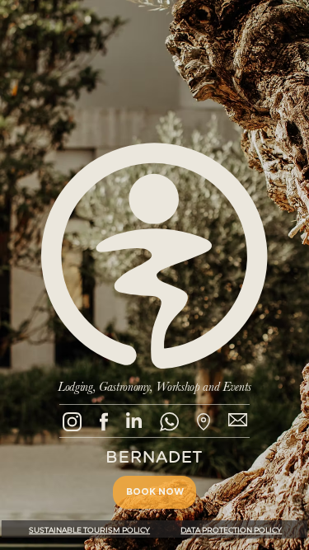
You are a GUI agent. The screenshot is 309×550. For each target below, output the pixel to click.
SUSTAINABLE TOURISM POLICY (89, 529)
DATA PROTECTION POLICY (231, 529)
